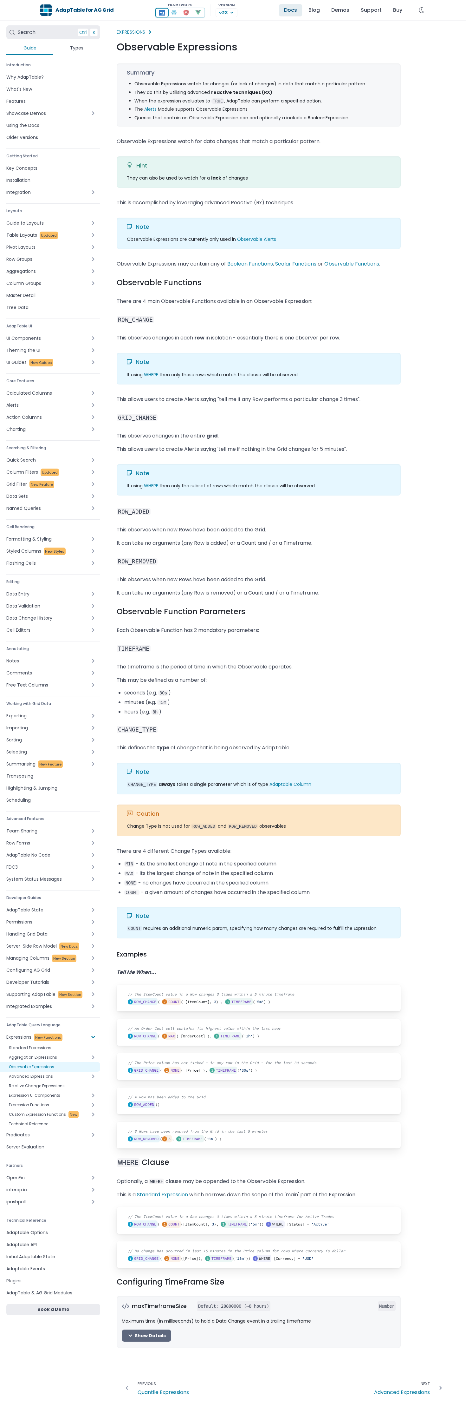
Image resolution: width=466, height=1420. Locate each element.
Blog (314, 10)
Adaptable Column (290, 784)
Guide (29, 48)
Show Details (150, 1335)
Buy (397, 10)
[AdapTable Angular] (186, 13)
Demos (340, 10)
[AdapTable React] (174, 13)
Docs (290, 10)
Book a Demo (53, 1309)
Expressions (131, 32)
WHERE (151, 374)
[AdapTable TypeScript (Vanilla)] (162, 13)
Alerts (150, 109)
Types (76, 48)
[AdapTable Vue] (198, 13)
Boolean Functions (250, 263)
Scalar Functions (295, 263)
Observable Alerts (256, 239)
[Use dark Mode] (421, 10)
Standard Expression (162, 1194)
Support (371, 10)
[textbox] (210, 998)
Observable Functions (351, 263)
